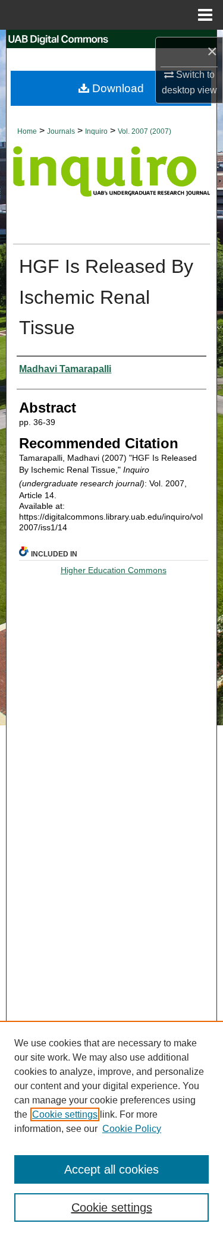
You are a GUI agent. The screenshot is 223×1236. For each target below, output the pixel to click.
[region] (111, 1128)
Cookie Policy (131, 1129)
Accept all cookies (111, 1169)
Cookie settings (65, 1114)
